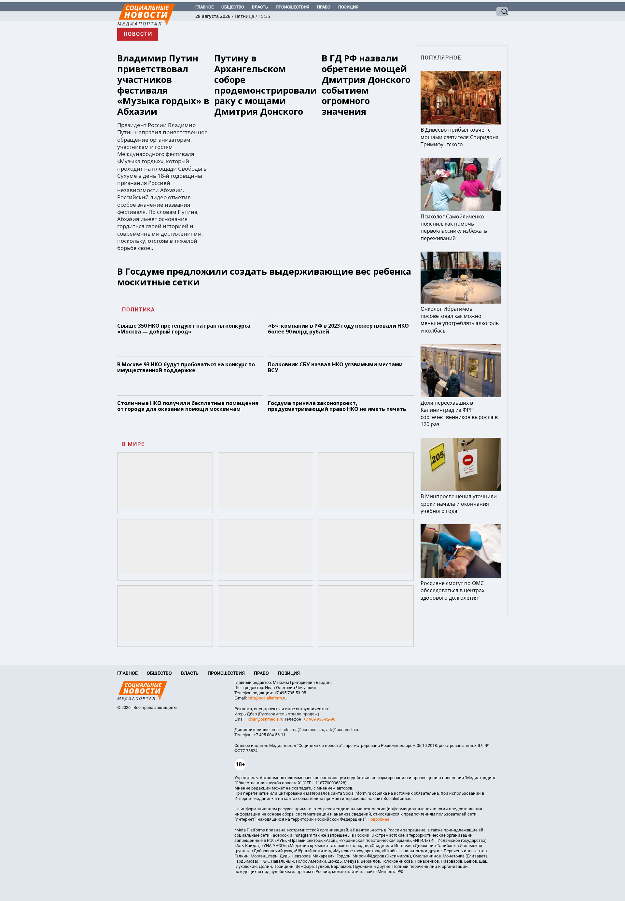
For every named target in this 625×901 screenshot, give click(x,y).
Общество (232, 7)
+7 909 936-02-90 (319, 719)
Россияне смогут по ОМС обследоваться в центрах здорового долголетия (452, 590)
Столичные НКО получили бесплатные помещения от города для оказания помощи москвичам (187, 405)
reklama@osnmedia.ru (303, 729)
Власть (260, 7)
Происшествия (292, 7)
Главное (204, 7)
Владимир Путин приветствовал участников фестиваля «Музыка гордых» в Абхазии (163, 85)
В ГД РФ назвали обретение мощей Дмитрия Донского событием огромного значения (366, 85)
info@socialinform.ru (267, 698)
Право (323, 7)
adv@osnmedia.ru (342, 729)
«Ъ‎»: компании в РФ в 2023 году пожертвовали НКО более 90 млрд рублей (338, 328)
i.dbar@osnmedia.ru (264, 719)
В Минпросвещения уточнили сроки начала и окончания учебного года (459, 503)
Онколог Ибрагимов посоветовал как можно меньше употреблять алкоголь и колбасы (460, 319)
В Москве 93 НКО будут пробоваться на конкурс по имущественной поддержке (186, 367)
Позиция (348, 7)
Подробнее (378, 819)
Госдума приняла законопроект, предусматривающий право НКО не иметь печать (337, 405)
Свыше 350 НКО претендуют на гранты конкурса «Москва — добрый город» (183, 328)
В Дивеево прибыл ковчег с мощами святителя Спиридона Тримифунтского (460, 137)
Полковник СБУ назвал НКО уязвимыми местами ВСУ (335, 367)
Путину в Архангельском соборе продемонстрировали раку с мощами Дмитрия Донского (265, 85)
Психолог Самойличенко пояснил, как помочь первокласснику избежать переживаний (454, 227)
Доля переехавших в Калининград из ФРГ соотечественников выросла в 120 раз (459, 413)
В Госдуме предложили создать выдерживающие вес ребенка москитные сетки (264, 276)
